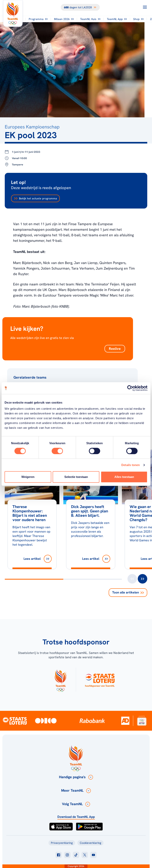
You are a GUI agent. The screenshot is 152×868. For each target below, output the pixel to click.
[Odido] (46, 721)
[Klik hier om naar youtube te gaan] (93, 855)
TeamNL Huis (88, 19)
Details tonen (130, 465)
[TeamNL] (60, 680)
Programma (36, 19)
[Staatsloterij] (15, 720)
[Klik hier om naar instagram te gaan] (67, 855)
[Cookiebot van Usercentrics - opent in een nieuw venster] (130, 388)
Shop (136, 19)
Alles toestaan (124, 477)
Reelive (115, 348)
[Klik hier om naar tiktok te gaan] (76, 855)
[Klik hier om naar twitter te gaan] (85, 855)
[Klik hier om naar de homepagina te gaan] (13, 13)
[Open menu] (145, 7)
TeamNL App (115, 19)
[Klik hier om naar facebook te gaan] (58, 855)
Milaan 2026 (62, 19)
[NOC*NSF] (142, 720)
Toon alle (125, 592)
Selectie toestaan (76, 477)
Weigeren (27, 477)
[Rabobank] (92, 720)
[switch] (57, 451)
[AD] (125, 720)
